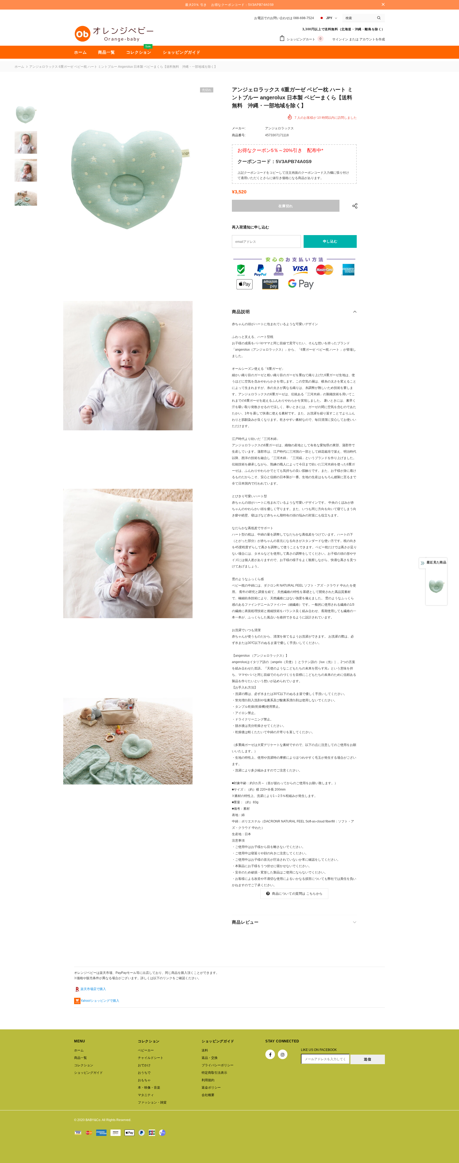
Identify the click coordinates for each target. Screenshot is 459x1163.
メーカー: (238, 128)
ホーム (19, 67)
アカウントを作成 (372, 39)
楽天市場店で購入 (93, 989)
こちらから (314, 893)
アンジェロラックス (279, 128)
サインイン (340, 39)
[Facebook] (270, 1054)
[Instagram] (282, 1054)
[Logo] (114, 34)
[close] (383, 4)
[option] (127, 178)
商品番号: (238, 135)
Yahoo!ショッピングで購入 (99, 1001)
